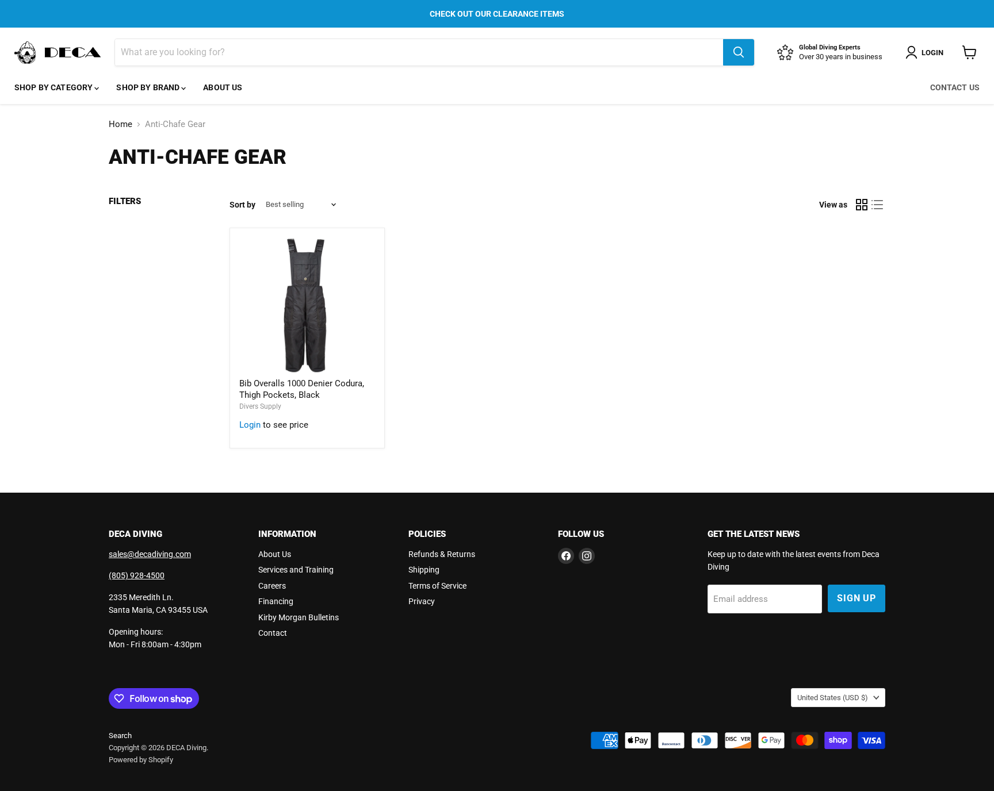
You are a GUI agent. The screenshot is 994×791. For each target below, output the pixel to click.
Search (120, 735)
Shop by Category (54, 87)
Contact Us (955, 87)
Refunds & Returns (441, 554)
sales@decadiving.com (150, 554)
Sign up (856, 598)
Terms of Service (437, 585)
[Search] (738, 52)
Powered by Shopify (141, 759)
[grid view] (862, 205)
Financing (275, 601)
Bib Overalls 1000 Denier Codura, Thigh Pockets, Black (301, 389)
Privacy (421, 601)
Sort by (242, 204)
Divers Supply (260, 406)
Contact (272, 633)
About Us (222, 87)
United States (832, 697)
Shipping (423, 569)
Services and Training (296, 569)
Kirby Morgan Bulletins (298, 617)
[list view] (878, 205)
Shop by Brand (148, 87)
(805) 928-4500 (137, 575)
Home (120, 124)
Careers (272, 585)
